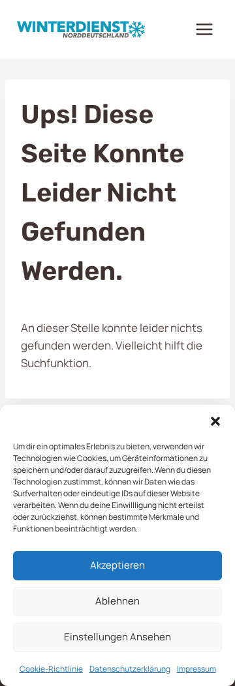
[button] (215, 421)
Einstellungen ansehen (117, 637)
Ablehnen (117, 601)
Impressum (196, 668)
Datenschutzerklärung (129, 668)
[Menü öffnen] (204, 29)
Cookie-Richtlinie (51, 668)
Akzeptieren (117, 565)
